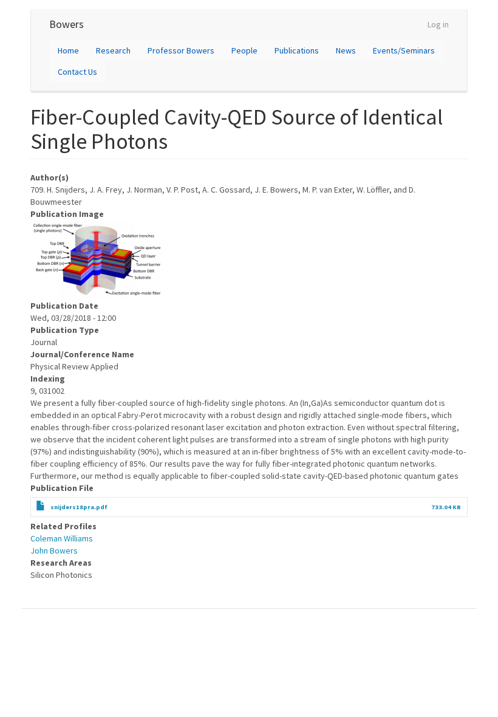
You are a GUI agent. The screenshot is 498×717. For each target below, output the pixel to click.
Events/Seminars (404, 50)
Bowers (66, 24)
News (346, 50)
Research (113, 50)
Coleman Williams (61, 538)
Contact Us (77, 71)
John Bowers (54, 550)
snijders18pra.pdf (78, 507)
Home (68, 50)
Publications (297, 50)
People (244, 50)
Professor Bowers (181, 50)
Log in (438, 24)
